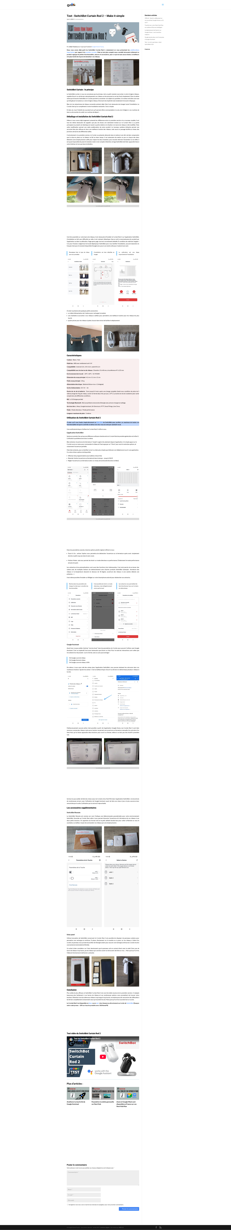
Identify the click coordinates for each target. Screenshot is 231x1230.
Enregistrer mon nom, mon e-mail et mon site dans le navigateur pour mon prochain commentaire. (96, 1204)
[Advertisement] (103, 220)
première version (91, 52)
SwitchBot (130, 1003)
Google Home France (98, 46)
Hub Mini (100, 422)
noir (97, 1003)
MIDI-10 (121, 1227)
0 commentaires (78, 19)
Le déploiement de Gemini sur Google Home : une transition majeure (153, 32)
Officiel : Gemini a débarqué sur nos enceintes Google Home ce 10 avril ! (154, 20)
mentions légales (105, 1227)
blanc (90, 1003)
